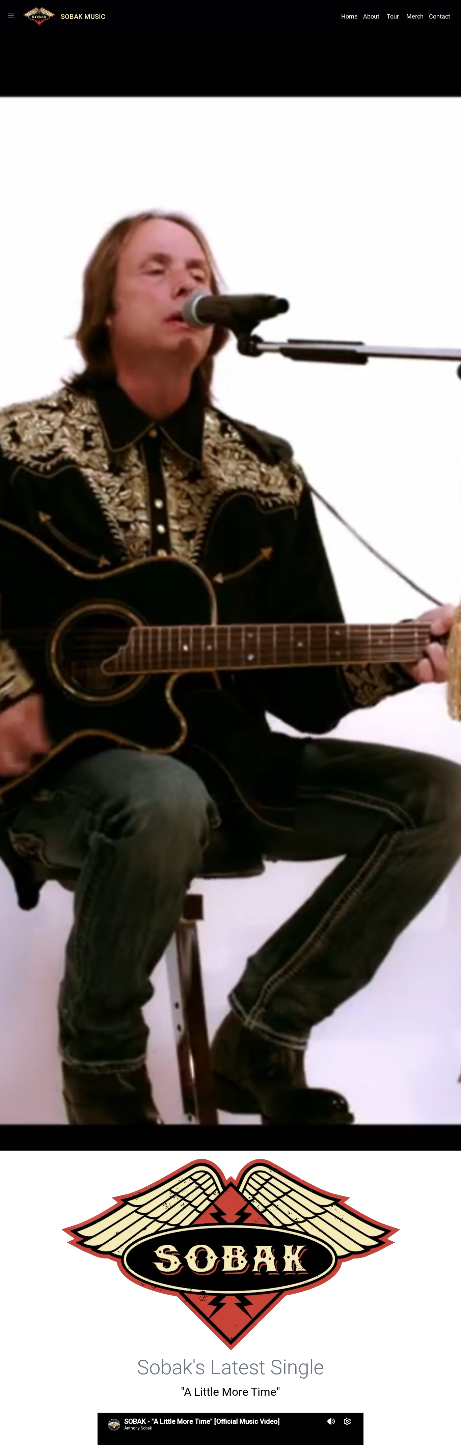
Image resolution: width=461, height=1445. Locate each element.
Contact (439, 16)
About (371, 16)
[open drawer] (11, 16)
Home (349, 16)
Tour (393, 16)
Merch (415, 16)
